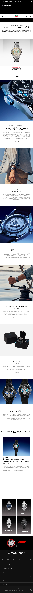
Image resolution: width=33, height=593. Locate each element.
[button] (27, 16)
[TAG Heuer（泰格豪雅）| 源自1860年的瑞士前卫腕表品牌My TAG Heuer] (16, 553)
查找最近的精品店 (8, 568)
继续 (19, 10)
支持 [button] (3, 580)
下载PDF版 (16, 317)
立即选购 (17, 372)
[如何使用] (16, 283)
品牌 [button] (3, 576)
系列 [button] (3, 572)
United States (7, 5)
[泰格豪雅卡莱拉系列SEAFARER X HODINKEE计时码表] (16, 100)
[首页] (16, 16)
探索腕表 (17, 141)
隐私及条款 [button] (4, 584)
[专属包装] (16, 340)
